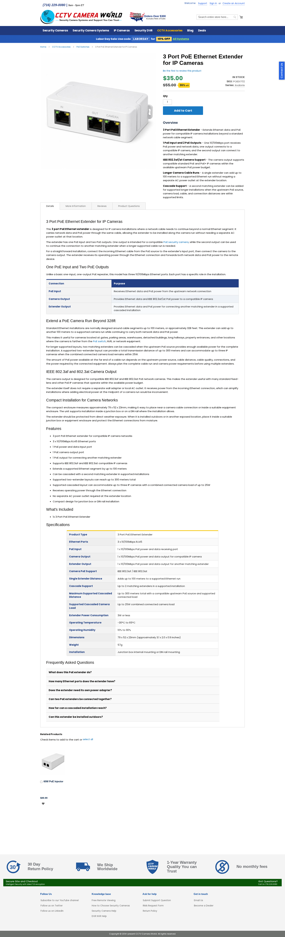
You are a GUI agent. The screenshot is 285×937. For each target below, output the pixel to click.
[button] (43, 803)
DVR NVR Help (99, 916)
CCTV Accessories (61, 46)
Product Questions (129, 206)
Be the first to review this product (182, 70)
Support (202, 3)
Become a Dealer (203, 905)
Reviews (102, 206)
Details (50, 206)
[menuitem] (55, 30)
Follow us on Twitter (52, 905)
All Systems (181, 39)
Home (43, 46)
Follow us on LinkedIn (52, 910)
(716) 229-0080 (54, 5)
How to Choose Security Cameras (111, 905)
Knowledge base (101, 894)
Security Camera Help (104, 910)
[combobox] (217, 17)
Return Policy (150, 910)
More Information (76, 206)
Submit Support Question (157, 900)
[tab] (50, 206)
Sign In (213, 3)
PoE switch (99, 341)
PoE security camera (176, 242)
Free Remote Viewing (103, 900)
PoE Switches (83, 46)
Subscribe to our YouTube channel (60, 900)
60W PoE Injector (53, 781)
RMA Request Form (153, 905)
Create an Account (233, 3)
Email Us (198, 900)
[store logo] (81, 17)
